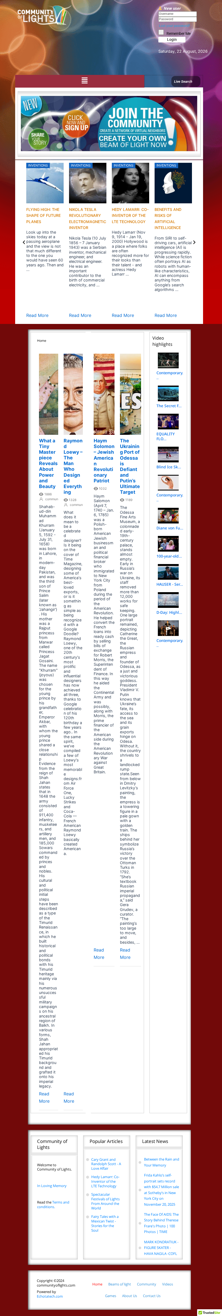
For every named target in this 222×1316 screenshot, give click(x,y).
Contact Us (152, 1295)
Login (172, 39)
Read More (37, 315)
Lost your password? (174, 26)
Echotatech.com (50, 1294)
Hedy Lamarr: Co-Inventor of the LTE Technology (130, 215)
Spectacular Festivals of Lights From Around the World (105, 1201)
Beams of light (119, 1284)
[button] (84, 81)
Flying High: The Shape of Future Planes (43, 215)
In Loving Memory (52, 1185)
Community (146, 1284)
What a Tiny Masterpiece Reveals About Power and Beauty (48, 463)
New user (172, 8)
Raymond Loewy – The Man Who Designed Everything (73, 466)
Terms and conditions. (53, 1204)
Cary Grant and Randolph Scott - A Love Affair (106, 1164)
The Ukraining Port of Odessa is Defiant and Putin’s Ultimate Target (130, 466)
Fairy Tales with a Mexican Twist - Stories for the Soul (105, 1223)
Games (110, 1295)
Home (97, 1284)
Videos (167, 1284)
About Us (129, 1295)
